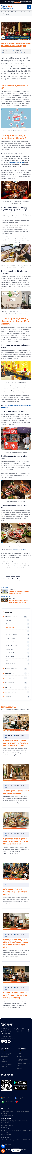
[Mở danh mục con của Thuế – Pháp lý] (28, 687)
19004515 (8, 1036)
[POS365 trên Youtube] (9, 1041)
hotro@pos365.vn (10, 1038)
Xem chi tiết (18, 2)
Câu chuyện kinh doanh (23, 1059)
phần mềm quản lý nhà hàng (18, 549)
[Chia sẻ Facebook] (8, 578)
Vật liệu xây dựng (7, 1064)
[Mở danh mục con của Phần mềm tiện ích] (28, 683)
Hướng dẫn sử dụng (24, 1063)
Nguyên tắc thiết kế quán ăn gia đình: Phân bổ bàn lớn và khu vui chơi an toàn (15, 841)
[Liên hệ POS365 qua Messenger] (5, 1041)
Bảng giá (4, 1067)
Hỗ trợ (20, 1068)
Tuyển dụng (21, 1056)
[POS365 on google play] (20, 1082)
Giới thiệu (21, 1054)
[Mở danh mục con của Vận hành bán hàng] (28, 673)
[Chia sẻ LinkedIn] (13, 578)
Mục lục (17, 1150)
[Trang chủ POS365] (6, 6)
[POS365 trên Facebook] (2, 1041)
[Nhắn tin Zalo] (3, 1146)
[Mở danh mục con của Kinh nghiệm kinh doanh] (28, 617)
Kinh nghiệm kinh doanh (13, 11)
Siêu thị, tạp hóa (7, 1054)
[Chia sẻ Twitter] (18, 578)
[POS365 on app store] (20, 1087)
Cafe (3, 1059)
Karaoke (4, 1061)
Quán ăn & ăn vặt (25, 11)
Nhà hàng (5, 1056)
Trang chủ (3, 11)
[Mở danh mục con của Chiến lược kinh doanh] (28, 669)
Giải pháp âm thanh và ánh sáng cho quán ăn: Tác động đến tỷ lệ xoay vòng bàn (15, 743)
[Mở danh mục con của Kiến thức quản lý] (28, 678)
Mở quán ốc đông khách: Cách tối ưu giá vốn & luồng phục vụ (15, 891)
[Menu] (29, 7)
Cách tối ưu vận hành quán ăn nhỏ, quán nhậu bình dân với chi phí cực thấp (15, 995)
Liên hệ (20, 1066)
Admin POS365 (15, 52)
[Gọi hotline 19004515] (3, 1151)
